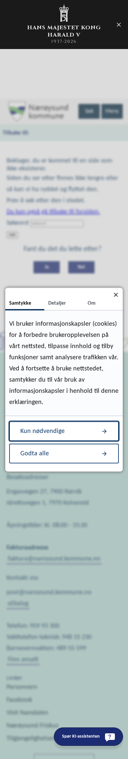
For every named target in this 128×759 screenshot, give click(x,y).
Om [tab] (92, 303)
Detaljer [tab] (57, 303)
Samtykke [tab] (20, 303)
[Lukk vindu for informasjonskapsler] (116, 294)
